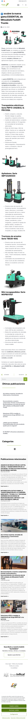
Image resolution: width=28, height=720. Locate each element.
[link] (2, 14)
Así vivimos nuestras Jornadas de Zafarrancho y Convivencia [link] (13, 394)
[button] (14, 449)
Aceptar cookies (14, 706)
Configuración (14, 714)
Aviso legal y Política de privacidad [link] (18, 717)
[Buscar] (25, 379)
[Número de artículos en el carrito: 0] (23, 5)
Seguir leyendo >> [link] (5, 486)
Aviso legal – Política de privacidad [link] (14, 664)
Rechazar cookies (14, 710)
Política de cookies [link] (6, 717)
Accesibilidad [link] (14, 668)
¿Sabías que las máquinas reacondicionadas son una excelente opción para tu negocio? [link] (13, 424)
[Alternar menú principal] (18, 5)
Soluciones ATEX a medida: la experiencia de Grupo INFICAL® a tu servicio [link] (13, 415)
